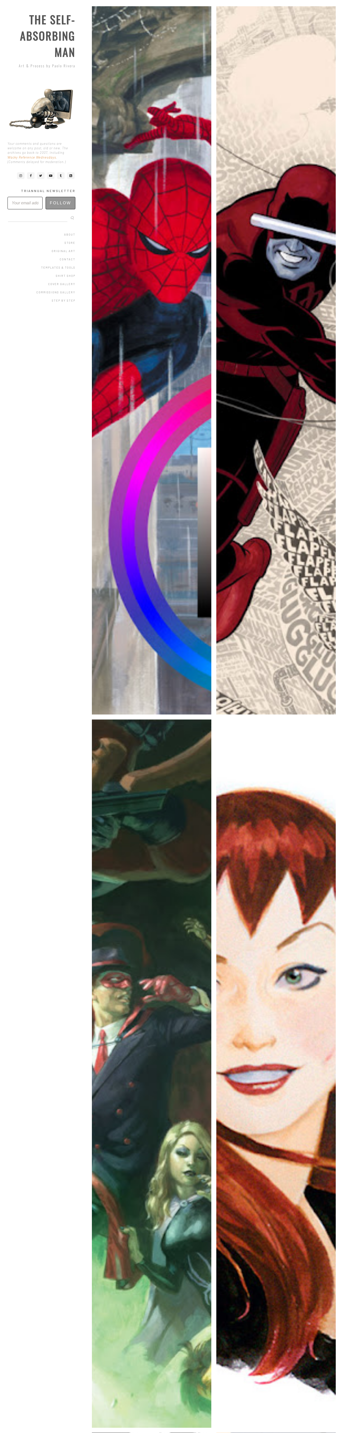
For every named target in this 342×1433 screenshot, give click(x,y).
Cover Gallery (61, 284)
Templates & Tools (58, 267)
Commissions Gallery (55, 292)
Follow (60, 203)
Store (70, 242)
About (69, 234)
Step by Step (63, 300)
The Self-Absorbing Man (47, 35)
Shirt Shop (65, 275)
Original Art (63, 251)
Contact (67, 259)
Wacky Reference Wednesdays (32, 157)
